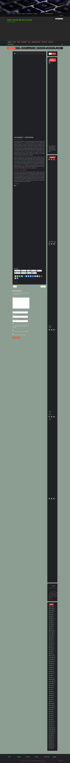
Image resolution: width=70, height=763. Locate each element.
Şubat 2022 (51, 715)
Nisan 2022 (51, 711)
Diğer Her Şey (10, 44)
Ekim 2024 (50, 651)
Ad (13, 310)
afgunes (15, 139)
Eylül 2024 (50, 653)
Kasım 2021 (51, 721)
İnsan (18, 42)
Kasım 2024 (51, 649)
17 (50, 594)
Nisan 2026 (51, 614)
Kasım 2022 (51, 697)
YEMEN (58, 47)
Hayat (14, 42)
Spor (29, 42)
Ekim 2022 (50, 699)
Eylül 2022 (50, 701)
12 (53, 593)
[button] (50, 201)
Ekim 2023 (50, 675)
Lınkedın (23, 13)
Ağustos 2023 (51, 679)
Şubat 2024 (51, 667)
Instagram (14, 13)
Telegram (35, 13)
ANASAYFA (10, 42)
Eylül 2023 (50, 677)
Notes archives (29, 13)
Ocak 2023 (50, 693)
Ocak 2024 (50, 669)
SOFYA (32, 47)
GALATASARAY (16, 183)
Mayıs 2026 (51, 612)
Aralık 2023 (51, 671)
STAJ (15, 286)
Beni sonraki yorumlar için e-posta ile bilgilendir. (20, 331)
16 (49, 594)
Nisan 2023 (51, 687)
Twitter (9, 13)
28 (56, 596)
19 (53, 594)
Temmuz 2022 (51, 705)
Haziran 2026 (51, 610)
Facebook (19, 13)
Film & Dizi (50, 42)
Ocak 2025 (50, 645)
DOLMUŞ (42, 286)
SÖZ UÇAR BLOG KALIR (19, 20)
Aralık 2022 (51, 695)
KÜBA (17, 47)
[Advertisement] (35, 32)
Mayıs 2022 (51, 709)
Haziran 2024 (51, 659)
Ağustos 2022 (51, 703)
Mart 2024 (50, 665)
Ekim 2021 (50, 723)
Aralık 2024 (51, 647)
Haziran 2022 (51, 707)
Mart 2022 (50, 713)
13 (54, 593)
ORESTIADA (24, 47)
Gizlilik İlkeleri (61, 760)
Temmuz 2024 (51, 657)
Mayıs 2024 (51, 661)
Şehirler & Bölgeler (36, 42)
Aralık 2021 (51, 719)
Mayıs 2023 (51, 685)
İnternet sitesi (15, 319)
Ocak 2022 (50, 717)
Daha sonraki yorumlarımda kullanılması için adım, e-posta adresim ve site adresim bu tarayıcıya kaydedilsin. (21, 326)
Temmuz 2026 (51, 608)
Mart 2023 (50, 689)
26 (53, 596)
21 (56, 594)
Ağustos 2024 (51, 655)
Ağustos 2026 (51, 606)
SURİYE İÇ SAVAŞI (40, 47)
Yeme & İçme (44, 42)
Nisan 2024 (51, 663)
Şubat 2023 (51, 691)
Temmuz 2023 (51, 681)
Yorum (14, 296)
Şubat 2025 (51, 643)
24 (50, 596)
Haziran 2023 (51, 683)
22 (57, 594)
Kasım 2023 (51, 673)
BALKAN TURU (51, 47)
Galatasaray (24, 42)
